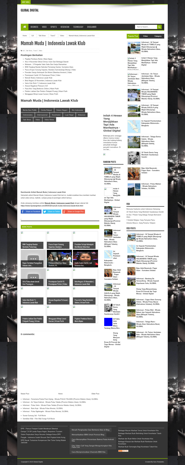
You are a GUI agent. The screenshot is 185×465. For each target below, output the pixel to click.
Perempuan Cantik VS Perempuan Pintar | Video (42, 75)
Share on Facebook (33, 211)
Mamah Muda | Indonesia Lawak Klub (38, 78)
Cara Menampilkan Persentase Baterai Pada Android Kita (93, 440)
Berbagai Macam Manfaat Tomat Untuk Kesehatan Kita (138, 430)
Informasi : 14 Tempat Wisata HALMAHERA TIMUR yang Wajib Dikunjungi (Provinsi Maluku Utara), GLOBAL (112, 216)
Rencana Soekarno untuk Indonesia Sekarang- (143, 209)
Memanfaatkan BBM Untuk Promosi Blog (88, 435)
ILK (24, 50)
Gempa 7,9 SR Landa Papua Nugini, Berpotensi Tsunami (41, 431)
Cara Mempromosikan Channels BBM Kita (88, 452)
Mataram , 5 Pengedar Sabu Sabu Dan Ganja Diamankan (46, 64)
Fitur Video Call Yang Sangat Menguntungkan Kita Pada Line (92, 446)
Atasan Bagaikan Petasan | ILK (36, 86)
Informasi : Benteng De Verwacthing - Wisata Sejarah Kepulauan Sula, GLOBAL (147, 281)
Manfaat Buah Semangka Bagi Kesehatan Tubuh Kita (137, 447)
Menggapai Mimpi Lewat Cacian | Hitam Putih (41, 94)
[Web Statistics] (123, 451)
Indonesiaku (28, 115)
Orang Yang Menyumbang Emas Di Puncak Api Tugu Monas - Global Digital (146, 291)
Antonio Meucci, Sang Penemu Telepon (140, 223)
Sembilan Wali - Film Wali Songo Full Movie (39, 419)
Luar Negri (69, 115)
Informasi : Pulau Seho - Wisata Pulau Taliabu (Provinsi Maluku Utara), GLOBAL (52, 405)
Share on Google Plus (76, 211)
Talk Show (29, 50)
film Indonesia (77, 110)
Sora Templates (158, 462)
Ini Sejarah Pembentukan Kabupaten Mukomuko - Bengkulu (146, 248)
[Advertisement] (118, 13)
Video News (49, 120)
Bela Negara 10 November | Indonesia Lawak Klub (43, 81)
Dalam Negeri (61, 110)
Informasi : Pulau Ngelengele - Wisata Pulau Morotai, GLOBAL (45, 411)
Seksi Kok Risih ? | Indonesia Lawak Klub (40, 83)
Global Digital (30, 10)
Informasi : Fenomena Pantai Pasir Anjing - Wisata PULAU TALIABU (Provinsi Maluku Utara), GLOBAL (60, 399)
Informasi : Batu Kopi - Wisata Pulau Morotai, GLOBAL (43, 408)
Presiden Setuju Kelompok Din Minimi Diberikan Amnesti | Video (48, 72)
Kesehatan (56, 115)
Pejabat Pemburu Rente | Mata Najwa (38, 59)
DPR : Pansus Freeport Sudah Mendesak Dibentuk (39, 429)
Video (44, 26)
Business (34, 26)
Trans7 (35, 50)
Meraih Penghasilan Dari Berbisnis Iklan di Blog (90, 430)
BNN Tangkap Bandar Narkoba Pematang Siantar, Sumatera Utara (49, 67)
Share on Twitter (54, 211)
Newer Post (25, 394)
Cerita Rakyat (46, 110)
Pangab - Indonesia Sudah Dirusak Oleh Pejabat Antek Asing (43, 437)
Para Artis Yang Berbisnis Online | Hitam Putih (42, 89)
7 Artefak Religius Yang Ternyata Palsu (140, 220)
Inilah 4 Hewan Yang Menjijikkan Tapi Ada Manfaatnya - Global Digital (112, 123)
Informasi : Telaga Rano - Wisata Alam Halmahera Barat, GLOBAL (148, 324)
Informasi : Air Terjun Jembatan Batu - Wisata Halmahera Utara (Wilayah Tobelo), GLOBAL (148, 334)
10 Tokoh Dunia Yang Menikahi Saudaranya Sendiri (145, 212)
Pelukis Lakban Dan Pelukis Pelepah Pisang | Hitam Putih (46, 91)
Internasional (42, 115)
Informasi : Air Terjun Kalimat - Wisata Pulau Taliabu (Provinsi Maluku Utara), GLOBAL (54, 402)
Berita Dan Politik (29, 110)
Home (60, 394)
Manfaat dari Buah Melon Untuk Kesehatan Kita (135, 439)
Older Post (95, 394)
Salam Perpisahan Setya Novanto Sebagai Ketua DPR (41, 434)
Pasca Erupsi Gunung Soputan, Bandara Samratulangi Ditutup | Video (50, 70)
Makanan (81, 115)
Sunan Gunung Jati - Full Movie (34, 416)
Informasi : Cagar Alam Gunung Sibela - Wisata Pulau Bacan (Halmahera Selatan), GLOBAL (148, 302)
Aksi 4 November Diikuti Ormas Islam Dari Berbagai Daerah (46, 62)
